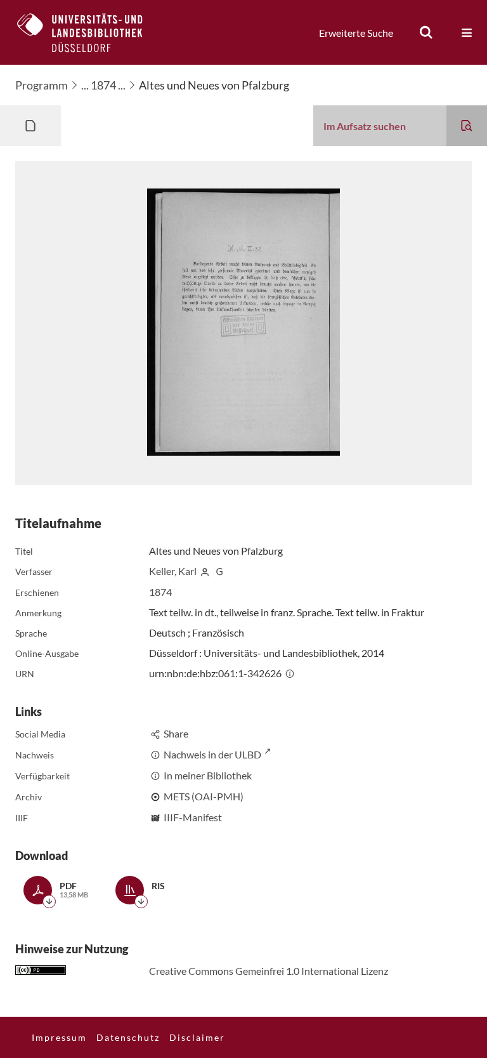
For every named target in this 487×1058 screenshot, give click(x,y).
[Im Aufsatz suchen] (466, 125)
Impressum (59, 1037)
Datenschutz (128, 1037)
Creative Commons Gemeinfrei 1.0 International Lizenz (268, 971)
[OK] (426, 32)
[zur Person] (204, 571)
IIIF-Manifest (193, 817)
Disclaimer (197, 1037)
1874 (160, 592)
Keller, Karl (173, 571)
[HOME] (89, 32)
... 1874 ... (103, 85)
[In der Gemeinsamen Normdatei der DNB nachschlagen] (219, 571)
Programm (41, 85)
